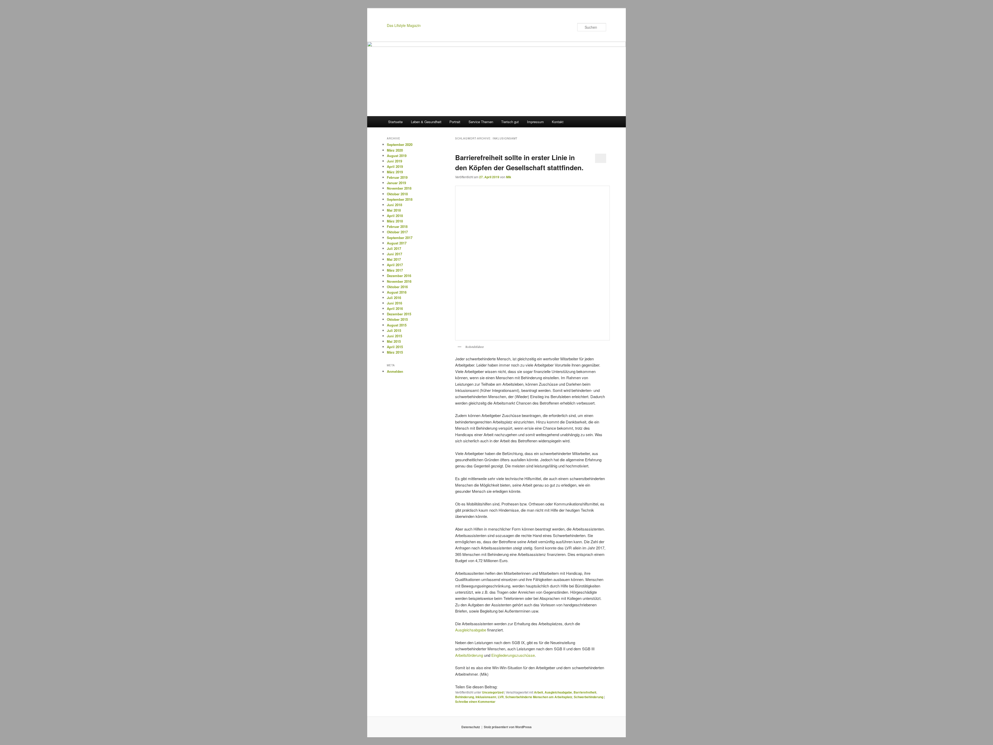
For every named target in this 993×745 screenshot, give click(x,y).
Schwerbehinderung (588, 697)
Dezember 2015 (399, 313)
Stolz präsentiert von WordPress (508, 727)
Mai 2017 (394, 259)
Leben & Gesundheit (426, 121)
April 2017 (395, 264)
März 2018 (395, 221)
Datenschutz (470, 727)
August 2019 (397, 155)
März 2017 (395, 270)
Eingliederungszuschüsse (513, 655)
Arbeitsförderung (469, 655)
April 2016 (395, 308)
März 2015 (395, 352)
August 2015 (397, 325)
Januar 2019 (396, 182)
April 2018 (395, 215)
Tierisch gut (510, 121)
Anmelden (395, 371)
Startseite (395, 121)
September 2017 (399, 237)
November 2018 (399, 188)
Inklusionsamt (486, 697)
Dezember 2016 (399, 275)
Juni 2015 (394, 335)
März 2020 (395, 150)
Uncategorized (492, 692)
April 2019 (395, 166)
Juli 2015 (394, 330)
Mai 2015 (394, 341)
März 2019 (395, 171)
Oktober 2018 (397, 193)
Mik (508, 177)
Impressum (535, 121)
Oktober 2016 (397, 286)
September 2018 (399, 199)
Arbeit (538, 692)
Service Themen (481, 121)
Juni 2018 (394, 204)
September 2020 (399, 144)
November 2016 (399, 281)
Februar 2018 (397, 226)
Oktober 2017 (397, 231)
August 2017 (397, 243)
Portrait (454, 121)
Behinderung (464, 697)
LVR (501, 697)
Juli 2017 (394, 248)
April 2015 (395, 346)
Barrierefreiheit (585, 692)
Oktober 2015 (397, 319)
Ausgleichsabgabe (470, 629)
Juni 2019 (394, 161)
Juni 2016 (394, 303)
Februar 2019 (397, 177)
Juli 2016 (394, 297)
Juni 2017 (394, 253)
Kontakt (557, 121)
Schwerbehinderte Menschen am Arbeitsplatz (538, 697)
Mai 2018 (394, 210)
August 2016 (397, 292)
